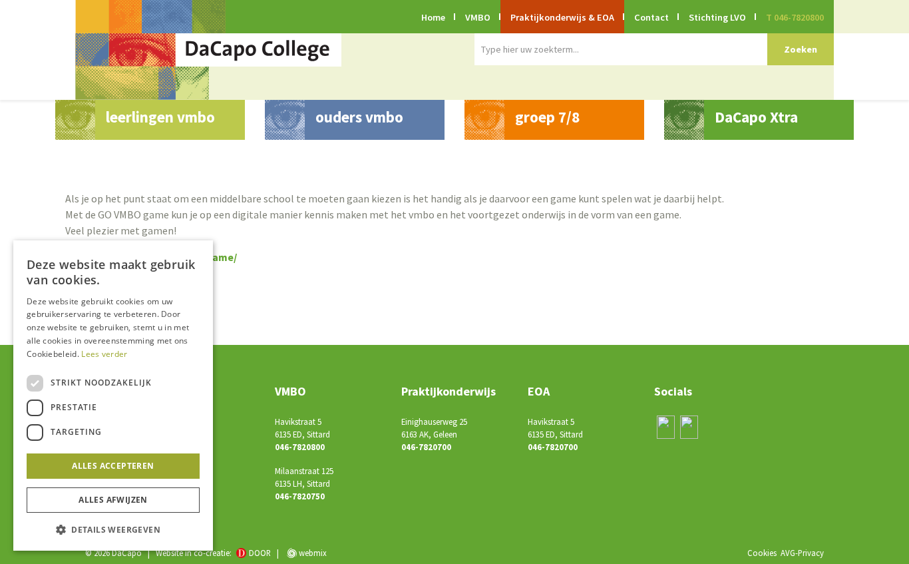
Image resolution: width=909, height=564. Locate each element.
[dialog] (113, 395)
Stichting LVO (717, 17)
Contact (651, 17)
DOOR (260, 552)
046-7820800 (300, 446)
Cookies (762, 552)
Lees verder (104, 354)
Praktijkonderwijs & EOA (562, 17)
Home (433, 17)
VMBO (477, 17)
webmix (312, 552)
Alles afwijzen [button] (113, 499)
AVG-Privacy (802, 552)
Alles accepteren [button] (113, 465)
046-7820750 (300, 496)
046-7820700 (426, 446)
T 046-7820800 (795, 17)
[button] (113, 529)
